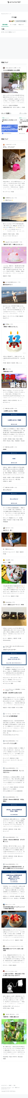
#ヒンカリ (20, 760)
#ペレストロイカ (13, 681)
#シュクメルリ (6, 760)
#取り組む (18, 479)
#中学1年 (14, 1070)
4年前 (12, 560)
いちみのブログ (8, 144)
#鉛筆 (10, 481)
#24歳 (20, 517)
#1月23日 (21, 787)
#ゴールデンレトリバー (8, 953)
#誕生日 (5, 234)
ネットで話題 (13, 24)
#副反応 (14, 978)
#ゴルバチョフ (6, 677)
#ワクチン (5, 978)
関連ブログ (21, 24)
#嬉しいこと (19, 363)
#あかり (5, 316)
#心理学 (5, 439)
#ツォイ (5, 679)
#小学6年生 (14, 400)
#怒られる (20, 869)
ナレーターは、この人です (10, 713)
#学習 (4, 440)
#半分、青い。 (6, 733)
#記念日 (13, 363)
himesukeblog (8, 602)
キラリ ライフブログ (9, 984)
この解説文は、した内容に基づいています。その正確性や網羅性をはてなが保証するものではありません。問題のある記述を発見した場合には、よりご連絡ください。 (8, 32)
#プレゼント (15, 235)
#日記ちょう (6, 909)
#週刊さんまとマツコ (17, 731)
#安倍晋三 (10, 679)
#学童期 (9, 439)
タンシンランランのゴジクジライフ (12, 959)
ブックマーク (5, 118)
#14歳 (17, 519)
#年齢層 (11, 517)
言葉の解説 (5, 24)
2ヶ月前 (18, 67)
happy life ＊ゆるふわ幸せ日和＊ (12, 242)
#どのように (12, 479)
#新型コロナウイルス (8, 911)
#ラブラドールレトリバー (9, 552)
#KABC (4, 477)
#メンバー (15, 517)
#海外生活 (12, 758)
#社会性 (23, 440)
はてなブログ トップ (7, 13)
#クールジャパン (17, 679)
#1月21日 (5, 869)
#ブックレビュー (16, 1019)
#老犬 (17, 552)
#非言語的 (17, 477)
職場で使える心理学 (9, 408)
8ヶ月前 (14, 144)
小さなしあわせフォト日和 (10, 67)
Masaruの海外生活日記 (10, 740)
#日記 (19, 829)
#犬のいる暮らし (17, 107)
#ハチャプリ (14, 760)
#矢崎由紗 (9, 731)
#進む (12, 440)
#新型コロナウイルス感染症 (9, 789)
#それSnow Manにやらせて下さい (11, 734)
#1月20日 (12, 909)
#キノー (20, 677)
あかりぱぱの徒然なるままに (11, 282)
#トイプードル (6, 191)
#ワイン (5, 762)
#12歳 (23, 107)
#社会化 (8, 440)
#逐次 (22, 477)
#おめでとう (6, 318)
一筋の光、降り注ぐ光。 (10, 1027)
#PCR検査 (22, 911)
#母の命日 (20, 1070)
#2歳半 (9, 477)
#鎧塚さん (10, 638)
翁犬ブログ (7, 527)
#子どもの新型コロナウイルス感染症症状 (12, 791)
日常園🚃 (7, 324)
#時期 (20, 439)
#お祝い (13, 234)
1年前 (16, 197)
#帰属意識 (5, 521)
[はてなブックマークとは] (10, 113)
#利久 (17, 234)
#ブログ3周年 (19, 707)
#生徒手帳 (5, 1070)
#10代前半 (9, 519)
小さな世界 (7, 560)
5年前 (18, 713)
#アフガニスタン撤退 (8, 683)
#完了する (5, 479)
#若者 (21, 519)
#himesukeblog (6, 640)
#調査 (4, 519)
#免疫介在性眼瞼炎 (13, 105)
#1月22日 (5, 829)
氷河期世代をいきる (9, 197)
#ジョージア (6, 758)
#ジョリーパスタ (7, 235)
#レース (20, 400)
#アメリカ (5, 681)
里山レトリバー (8, 917)
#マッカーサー (14, 677)
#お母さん (16, 911)
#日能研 (13, 707)
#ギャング (5, 517)
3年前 (11, 324)
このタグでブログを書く (21, 21)
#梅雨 (4, 1071)
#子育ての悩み (6, 1021)
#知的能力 (17, 440)
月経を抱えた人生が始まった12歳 (9, 120)
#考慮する (5, 481)
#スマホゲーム (6, 402)
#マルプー (5, 105)
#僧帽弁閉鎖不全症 (7, 107)
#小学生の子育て (7, 1019)
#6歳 (13, 439)
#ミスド (5, 638)
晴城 (6, 369)
